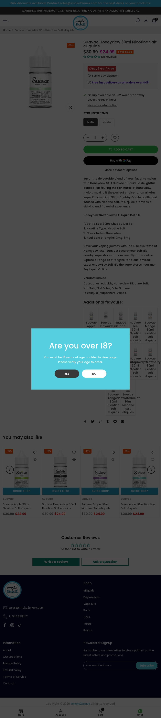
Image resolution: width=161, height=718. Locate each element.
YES (67, 374)
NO (94, 374)
